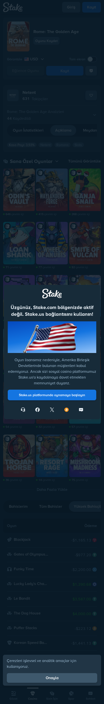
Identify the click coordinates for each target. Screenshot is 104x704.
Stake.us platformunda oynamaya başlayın (52, 395)
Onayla (52, 678)
